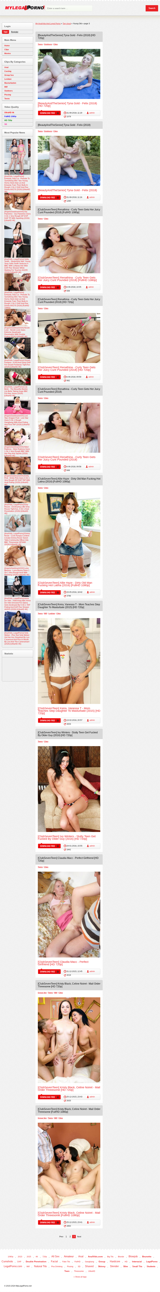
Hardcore (115, 1261)
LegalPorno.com (13, 1266)
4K (37, 1257)
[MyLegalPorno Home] (23, 8)
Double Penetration (36, 1261)
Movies (7, 53)
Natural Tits (40, 1266)
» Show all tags (80, 1277)
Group (102, 1261)
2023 (20, 1257)
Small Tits (137, 1266)
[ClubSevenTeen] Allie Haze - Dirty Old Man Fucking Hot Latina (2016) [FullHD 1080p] (69, 480)
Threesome (79, 1271)
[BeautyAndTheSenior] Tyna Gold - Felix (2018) (64, 125)
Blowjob (133, 1256)
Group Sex (42, 993)
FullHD (77, 1262)
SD (79, 1266)
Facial (54, 1261)
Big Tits (110, 1257)
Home (7, 46)
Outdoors (48, 44)
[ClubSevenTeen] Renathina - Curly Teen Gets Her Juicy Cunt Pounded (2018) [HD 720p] (69, 300)
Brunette (146, 1256)
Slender (114, 1266)
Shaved (89, 1266)
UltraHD (91, 1271)
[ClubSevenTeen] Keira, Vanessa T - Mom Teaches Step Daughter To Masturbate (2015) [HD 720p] (69, 606)
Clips (55, 44)
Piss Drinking (56, 1266)
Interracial (137, 1261)
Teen (67, 1271)
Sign (6, 32)
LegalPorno (152, 1261)
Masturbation (10, 83)
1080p (10, 1257)
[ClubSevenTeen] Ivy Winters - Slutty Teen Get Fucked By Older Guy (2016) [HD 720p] (68, 734)
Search (152, 8)
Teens (40, 44)
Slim (125, 1266)
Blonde (121, 1257)
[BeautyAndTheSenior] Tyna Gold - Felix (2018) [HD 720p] (67, 104)
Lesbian (51, 613)
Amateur (69, 1256)
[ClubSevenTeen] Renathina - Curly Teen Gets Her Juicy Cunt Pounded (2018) (66, 458)
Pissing (7, 95)
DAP (19, 1262)
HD (126, 1262)
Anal (6, 67)
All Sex (55, 1256)
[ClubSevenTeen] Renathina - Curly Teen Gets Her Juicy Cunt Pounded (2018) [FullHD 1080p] (69, 211)
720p (44, 1257)
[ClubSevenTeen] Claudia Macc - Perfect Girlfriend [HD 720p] (63, 963)
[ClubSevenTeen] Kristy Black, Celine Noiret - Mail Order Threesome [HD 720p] (69, 1088)
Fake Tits (66, 1262)
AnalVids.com (95, 1256)
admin (92, 113)
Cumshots (7, 1261)
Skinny (101, 1266)
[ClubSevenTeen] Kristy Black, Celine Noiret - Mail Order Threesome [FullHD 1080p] (69, 1214)
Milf (45, 613)
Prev (61, 1237)
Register (14, 32)
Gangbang (89, 1262)
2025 (29, 1257)
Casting (7, 71)
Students (151, 1266)
